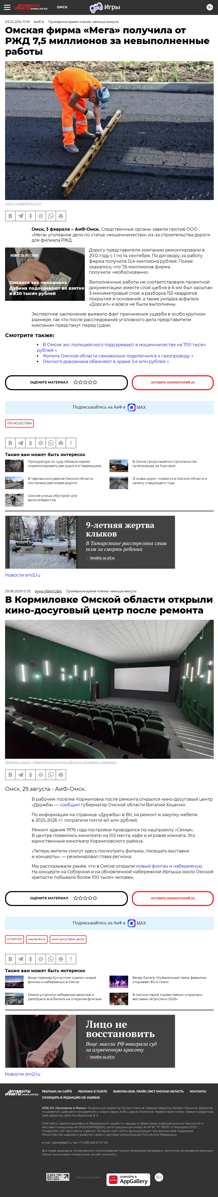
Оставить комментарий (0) (173, 382)
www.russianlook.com (23, 203)
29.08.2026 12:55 (18, 591)
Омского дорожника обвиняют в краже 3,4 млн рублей (104, 361)
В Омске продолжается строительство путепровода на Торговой (164, 464)
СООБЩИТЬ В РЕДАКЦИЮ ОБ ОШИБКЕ (71, 1097)
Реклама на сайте (57, 1091)
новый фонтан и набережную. (169, 866)
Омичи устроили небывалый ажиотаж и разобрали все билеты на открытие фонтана (65, 997)
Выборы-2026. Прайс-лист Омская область (148, 1091)
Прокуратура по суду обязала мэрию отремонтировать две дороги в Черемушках (64, 464)
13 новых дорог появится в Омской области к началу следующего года (169, 481)
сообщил (70, 804)
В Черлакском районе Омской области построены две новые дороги (60, 481)
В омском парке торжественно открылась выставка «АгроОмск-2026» (167, 997)
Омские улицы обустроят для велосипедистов (52, 498)
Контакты (198, 1091)
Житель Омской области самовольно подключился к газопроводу (116, 355)
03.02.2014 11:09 (17, 22)
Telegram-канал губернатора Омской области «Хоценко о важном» (61, 762)
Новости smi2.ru (22, 575)
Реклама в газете (92, 1091)
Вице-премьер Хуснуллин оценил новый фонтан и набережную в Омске (62, 980)
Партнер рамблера (87, 1177)
